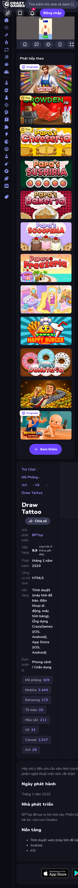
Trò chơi (28, 469)
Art (24, 485)
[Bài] (6, 90)
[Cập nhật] (6, 49)
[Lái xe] (6, 149)
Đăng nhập (52, 13)
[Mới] (6, 35)
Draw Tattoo (32, 492)
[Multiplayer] (6, 64)
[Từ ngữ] (6, 186)
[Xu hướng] (6, 42)
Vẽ (37, 485)
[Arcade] (6, 82)
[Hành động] (6, 134)
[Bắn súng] (6, 105)
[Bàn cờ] (6, 97)
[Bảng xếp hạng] (6, 71)
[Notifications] (32, 13)
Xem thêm (48, 449)
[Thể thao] (6, 178)
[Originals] (6, 57)
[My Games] (20, 13)
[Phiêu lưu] (6, 171)
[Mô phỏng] (6, 156)
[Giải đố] (6, 127)
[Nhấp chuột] (6, 163)
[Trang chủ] (6, 20)
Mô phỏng (30, 477)
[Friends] (7, 13)
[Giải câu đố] (6, 119)
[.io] (6, 141)
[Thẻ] (6, 197)
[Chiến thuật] (6, 112)
